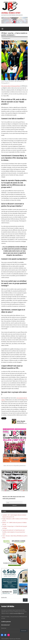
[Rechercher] (25, 600)
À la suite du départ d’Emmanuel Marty (10, 86)
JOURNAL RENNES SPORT (10, 13)
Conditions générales (6, 621)
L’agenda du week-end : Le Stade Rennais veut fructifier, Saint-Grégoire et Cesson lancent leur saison (13, 531)
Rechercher (4, 597)
